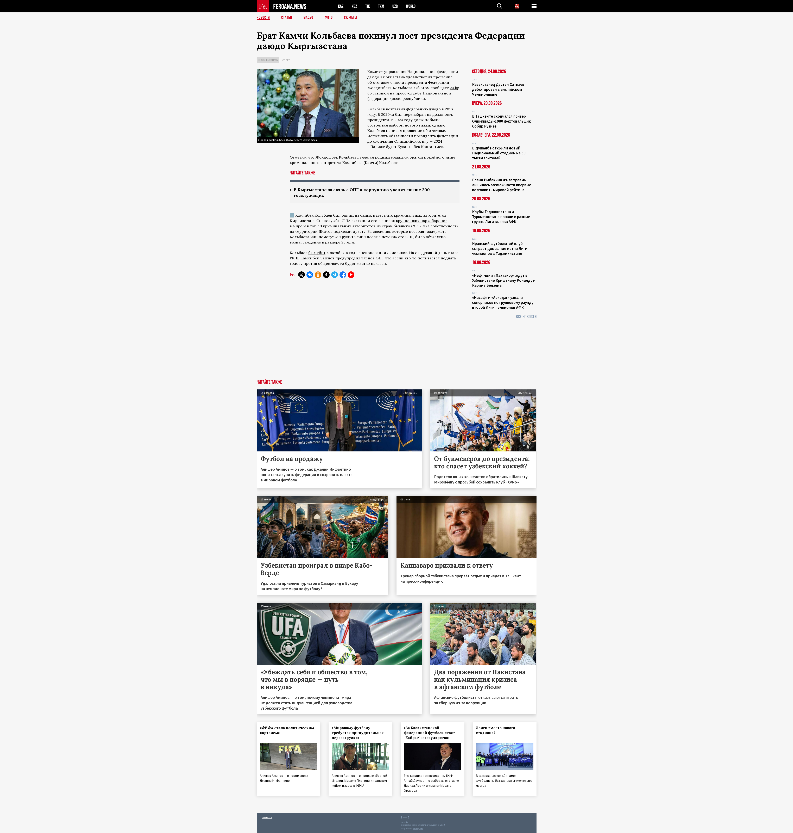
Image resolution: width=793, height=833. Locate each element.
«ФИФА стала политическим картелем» (287, 730)
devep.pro (418, 828)
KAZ (340, 6)
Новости (263, 18)
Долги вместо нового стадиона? (495, 730)
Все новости (526, 317)
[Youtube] (351, 274)
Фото (329, 18)
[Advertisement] (396, 349)
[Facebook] (343, 274)
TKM (381, 6)
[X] (301, 274)
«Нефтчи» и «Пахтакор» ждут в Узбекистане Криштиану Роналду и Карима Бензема (503, 280)
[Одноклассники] (318, 274)
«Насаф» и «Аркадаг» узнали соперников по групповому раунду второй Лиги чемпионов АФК (502, 302)
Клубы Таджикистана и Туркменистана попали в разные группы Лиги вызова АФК (501, 216)
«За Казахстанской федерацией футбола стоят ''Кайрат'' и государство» (429, 733)
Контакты (267, 817)
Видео (308, 18)
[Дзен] (326, 274)
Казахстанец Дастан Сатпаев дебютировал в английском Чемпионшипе (498, 89)
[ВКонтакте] (309, 274)
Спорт (286, 60)
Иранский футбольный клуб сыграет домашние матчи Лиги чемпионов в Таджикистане (499, 248)
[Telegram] (334, 274)
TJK (367, 6)
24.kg (454, 87)
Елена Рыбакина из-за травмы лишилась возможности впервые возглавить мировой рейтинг (501, 184)
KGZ (354, 6)
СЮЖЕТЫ (350, 18)
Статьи (286, 18)
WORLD (410, 6)
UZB (395, 6)
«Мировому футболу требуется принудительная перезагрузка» (358, 733)
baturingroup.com (428, 825)
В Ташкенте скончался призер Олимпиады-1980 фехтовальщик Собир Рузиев (501, 121)
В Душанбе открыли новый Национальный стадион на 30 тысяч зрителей (499, 153)
